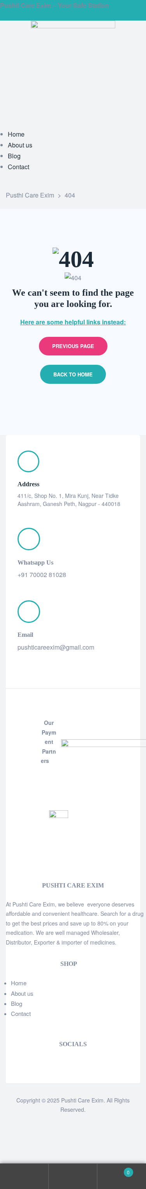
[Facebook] (8, 1062)
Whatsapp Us (35, 562)
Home (18, 983)
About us (22, 993)
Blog (16, 1003)
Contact (21, 1013)
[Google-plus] (29, 1062)
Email (25, 634)
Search (73, 1176)
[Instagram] (18, 1062)
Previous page (73, 346)
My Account (24, 1176)
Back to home (73, 374)
